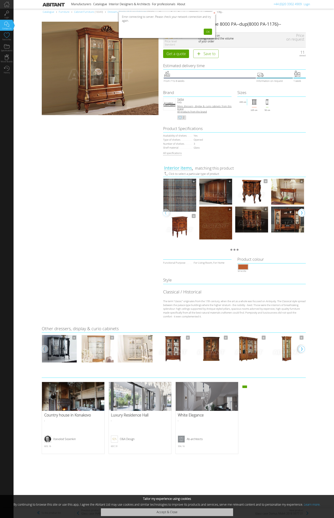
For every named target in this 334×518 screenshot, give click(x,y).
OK (208, 32)
